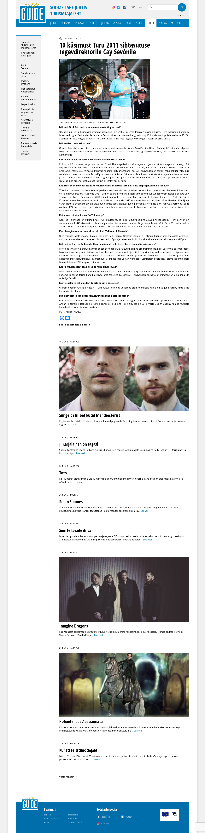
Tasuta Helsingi (25, 152)
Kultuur (150, 23)
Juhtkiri (53, 23)
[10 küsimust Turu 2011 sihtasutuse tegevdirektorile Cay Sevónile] (124, 89)
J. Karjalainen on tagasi (28, 54)
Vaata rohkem (66, 776)
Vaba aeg (117, 23)
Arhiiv (46, 822)
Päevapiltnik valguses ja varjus (27, 112)
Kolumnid (65, 23)
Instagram (105, 823)
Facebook (105, 816)
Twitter (128, 816)
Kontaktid (72, 818)
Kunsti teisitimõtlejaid (28, 98)
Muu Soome (176, 23)
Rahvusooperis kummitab (29, 145)
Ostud (91, 23)
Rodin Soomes (25, 67)
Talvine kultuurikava (27, 129)
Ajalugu (139, 23)
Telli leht (47, 814)
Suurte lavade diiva (28, 75)
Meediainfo (73, 814)
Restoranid (79, 23)
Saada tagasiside (51, 818)
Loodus (128, 23)
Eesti (140, 7)
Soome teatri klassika (28, 137)
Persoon (163, 23)
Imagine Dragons (25, 82)
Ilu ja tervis (104, 23)
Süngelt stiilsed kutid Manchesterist (28, 44)
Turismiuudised (75, 822)
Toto (23, 60)
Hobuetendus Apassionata (28, 90)
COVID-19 (180, 15)
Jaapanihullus (28, 104)
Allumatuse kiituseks (27, 121)
